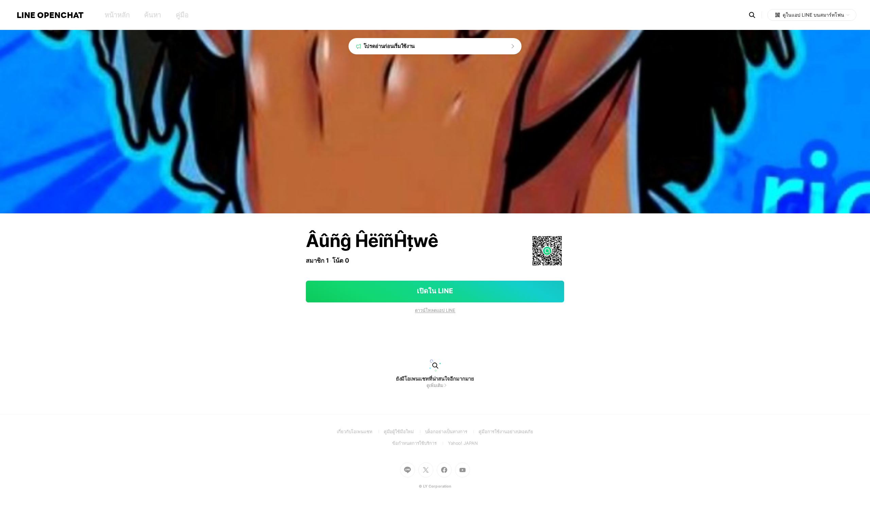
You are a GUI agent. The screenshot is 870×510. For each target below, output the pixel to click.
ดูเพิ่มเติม (435, 385)
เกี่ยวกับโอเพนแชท (360, 431)
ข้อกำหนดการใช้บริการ (420, 443)
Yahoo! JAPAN (463, 443)
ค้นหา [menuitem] (152, 15)
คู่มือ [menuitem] (182, 15)
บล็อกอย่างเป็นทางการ (451, 431)
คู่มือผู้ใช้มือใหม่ (404, 431)
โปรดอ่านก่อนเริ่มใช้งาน (389, 46)
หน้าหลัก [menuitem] (117, 15)
